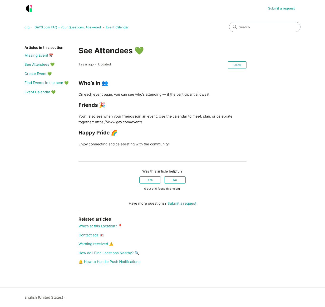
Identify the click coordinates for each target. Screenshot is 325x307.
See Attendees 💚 (40, 64)
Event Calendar (117, 27)
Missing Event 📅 (39, 55)
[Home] (29, 8)
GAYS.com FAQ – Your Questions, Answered (67, 27)
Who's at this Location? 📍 (101, 226)
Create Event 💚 (38, 73)
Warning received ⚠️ (96, 244)
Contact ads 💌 (91, 235)
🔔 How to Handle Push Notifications (109, 261)
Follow (237, 65)
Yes (150, 180)
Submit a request (281, 8)
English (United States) (44, 297)
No (175, 180)
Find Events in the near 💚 (47, 82)
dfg (27, 27)
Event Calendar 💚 (40, 92)
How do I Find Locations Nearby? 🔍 (109, 253)
